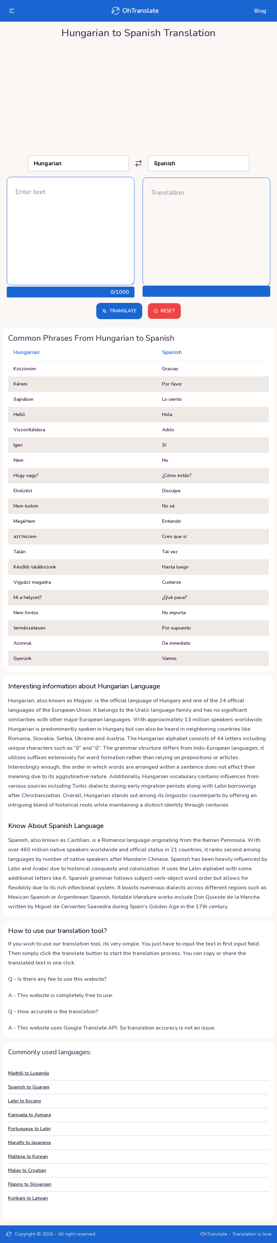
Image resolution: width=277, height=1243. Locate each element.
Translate (122, 311)
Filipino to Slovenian (29, 1184)
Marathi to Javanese (29, 1142)
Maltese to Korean (28, 1156)
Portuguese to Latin (29, 1128)
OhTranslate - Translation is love (236, 1234)
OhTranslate (140, 10)
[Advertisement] (138, 95)
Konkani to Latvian (28, 1198)
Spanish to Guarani (28, 1087)
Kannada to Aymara (29, 1115)
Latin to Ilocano (24, 1101)
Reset (168, 311)
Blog (260, 11)
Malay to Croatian (27, 1170)
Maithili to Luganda (28, 1073)
